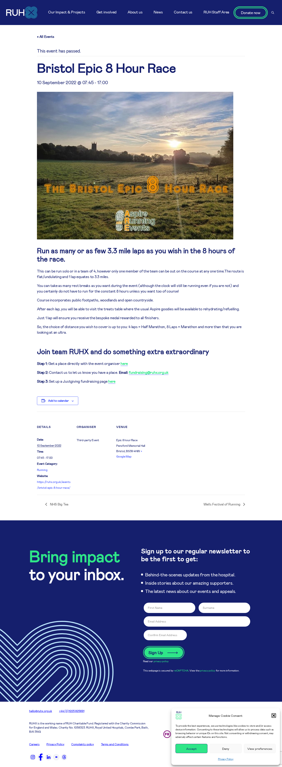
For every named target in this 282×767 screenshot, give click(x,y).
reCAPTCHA (181, 670)
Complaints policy (82, 744)
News (158, 12)
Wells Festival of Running (222, 504)
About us (135, 12)
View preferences (259, 748)
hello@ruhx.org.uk (40, 711)
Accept (191, 748)
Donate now (250, 12)
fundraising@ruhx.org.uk (148, 372)
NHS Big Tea (58, 504)
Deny (225, 748)
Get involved (106, 12)
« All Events (45, 36)
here (124, 363)
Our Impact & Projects (66, 12)
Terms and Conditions (115, 744)
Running (42, 470)
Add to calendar (58, 400)
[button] (274, 715)
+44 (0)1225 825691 (71, 711)
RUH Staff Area (216, 12)
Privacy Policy (225, 758)
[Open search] (273, 13)
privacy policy (161, 661)
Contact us (183, 12)
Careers (34, 744)
